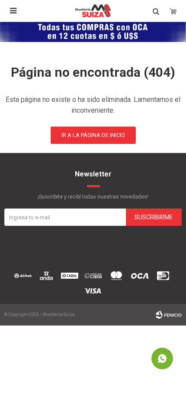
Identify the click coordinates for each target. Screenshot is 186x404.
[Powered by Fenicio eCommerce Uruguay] (169, 314)
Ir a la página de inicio (93, 135)
